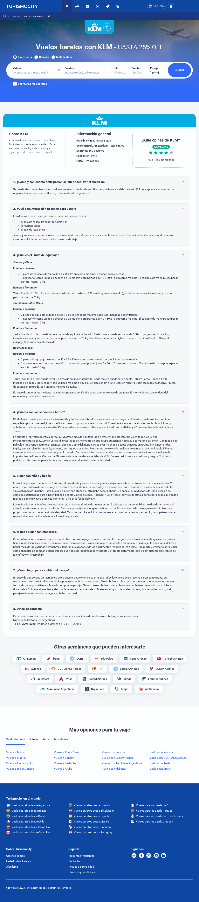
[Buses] (118, 6)
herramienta (41, 239)
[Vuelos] (22, 6)
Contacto (74, 861)
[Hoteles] (77, 6)
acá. (88, 193)
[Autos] (98, 6)
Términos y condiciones (82, 872)
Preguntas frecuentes (81, 855)
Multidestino (64, 57)
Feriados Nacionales (18, 861)
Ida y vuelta (25, 57)
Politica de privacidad (81, 866)
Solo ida (44, 57)
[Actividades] (108, 6)
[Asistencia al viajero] (87, 6)
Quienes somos (15, 855)
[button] (171, 6)
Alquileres (12, 866)
